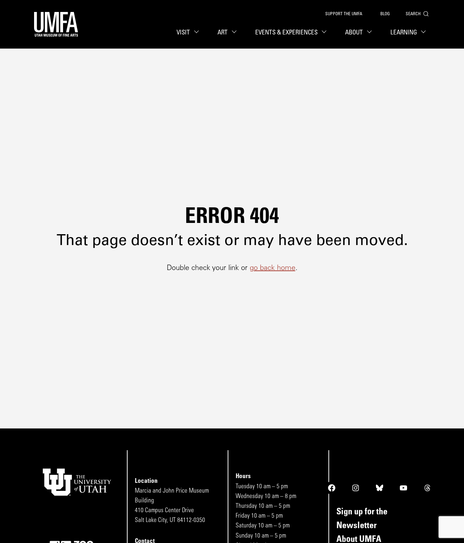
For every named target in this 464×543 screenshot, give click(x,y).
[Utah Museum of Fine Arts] (56, 24)
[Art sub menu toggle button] (235, 32)
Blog (385, 14)
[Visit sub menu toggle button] (197, 32)
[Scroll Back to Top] (457, 536)
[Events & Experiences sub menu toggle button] (325, 32)
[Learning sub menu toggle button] (424, 32)
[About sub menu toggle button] (370, 32)
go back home (272, 268)
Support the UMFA (343, 14)
